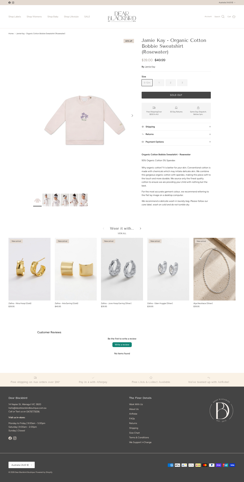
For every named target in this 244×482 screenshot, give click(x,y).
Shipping (133, 428)
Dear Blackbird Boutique (25, 472)
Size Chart (134, 432)
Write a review (122, 344)
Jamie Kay (150, 66)
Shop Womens (34, 16)
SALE (87, 16)
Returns (133, 423)
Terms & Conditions (139, 437)
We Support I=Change (140, 442)
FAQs (132, 418)
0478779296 (33, 411)
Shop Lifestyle (71, 16)
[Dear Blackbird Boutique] (122, 16)
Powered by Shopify (44, 472)
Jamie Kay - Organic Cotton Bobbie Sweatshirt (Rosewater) (40, 33)
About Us (134, 409)
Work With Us (136, 404)
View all (122, 233)
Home (11, 33)
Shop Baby (52, 16)
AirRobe (133, 413)
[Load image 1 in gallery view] (84, 114)
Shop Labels (14, 16)
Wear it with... (122, 229)
